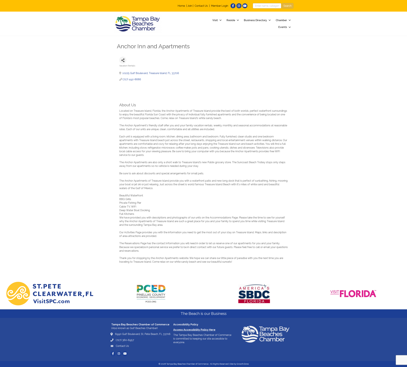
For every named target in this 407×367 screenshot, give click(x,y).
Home (181, 5)
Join (189, 5)
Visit (215, 20)
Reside (231, 20)
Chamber (281, 20)
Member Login (219, 5)
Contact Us (201, 5)
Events (282, 27)
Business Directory (255, 20)
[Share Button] (122, 60)
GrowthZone (243, 364)
